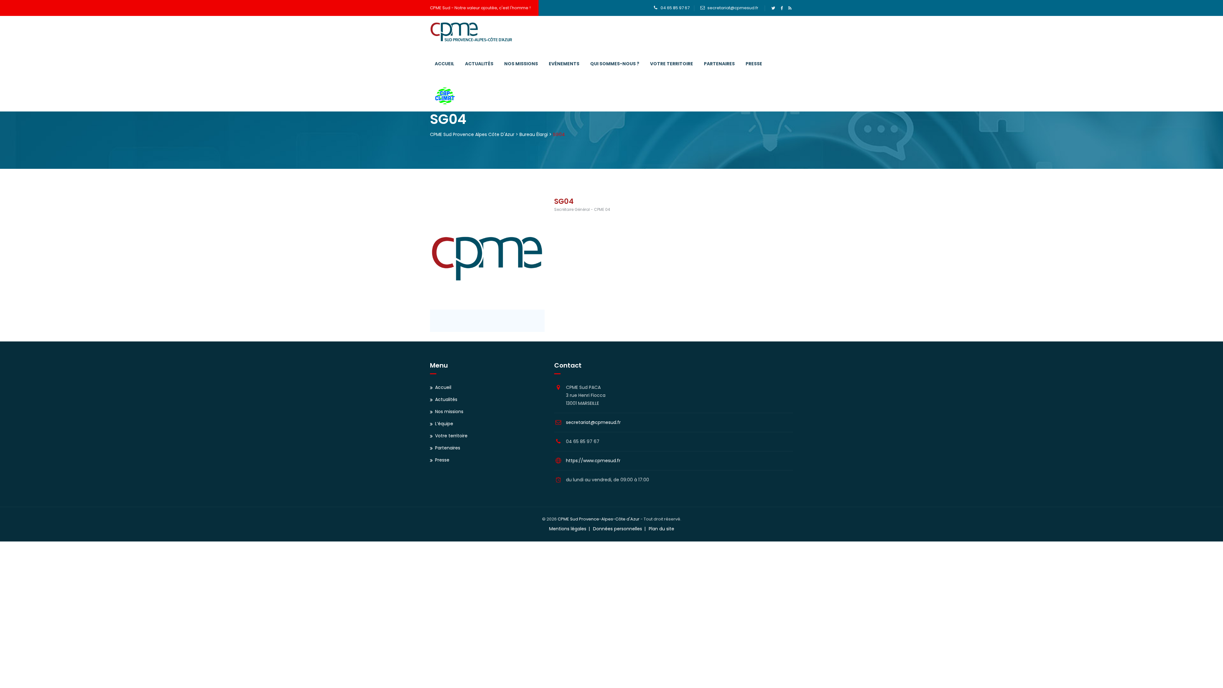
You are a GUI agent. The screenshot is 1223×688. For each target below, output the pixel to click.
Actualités (479, 64)
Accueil (444, 64)
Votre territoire (671, 64)
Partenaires (719, 64)
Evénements (564, 64)
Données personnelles (617, 529)
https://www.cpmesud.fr (593, 460)
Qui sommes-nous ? (614, 64)
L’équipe (444, 423)
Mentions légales (567, 529)
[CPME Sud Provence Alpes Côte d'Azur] (471, 32)
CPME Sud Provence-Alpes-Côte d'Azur (599, 519)
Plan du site (661, 529)
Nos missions (521, 64)
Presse (754, 64)
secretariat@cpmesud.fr (732, 8)
